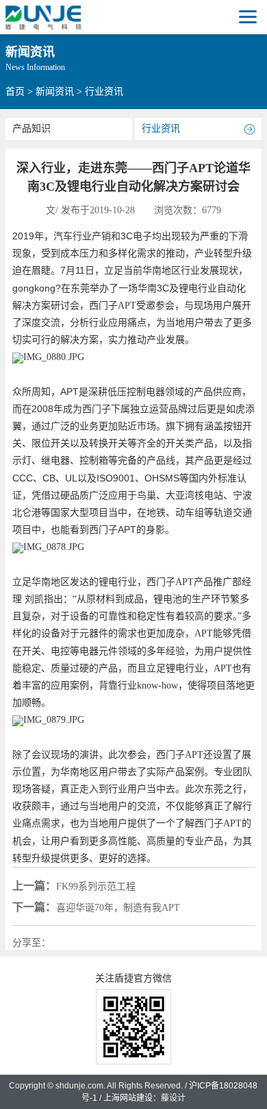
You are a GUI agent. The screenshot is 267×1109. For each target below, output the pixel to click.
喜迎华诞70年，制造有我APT (96, 907)
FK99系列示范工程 (74, 886)
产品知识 (31, 128)
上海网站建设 (128, 1098)
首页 (15, 91)
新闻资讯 (55, 91)
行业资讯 (161, 128)
